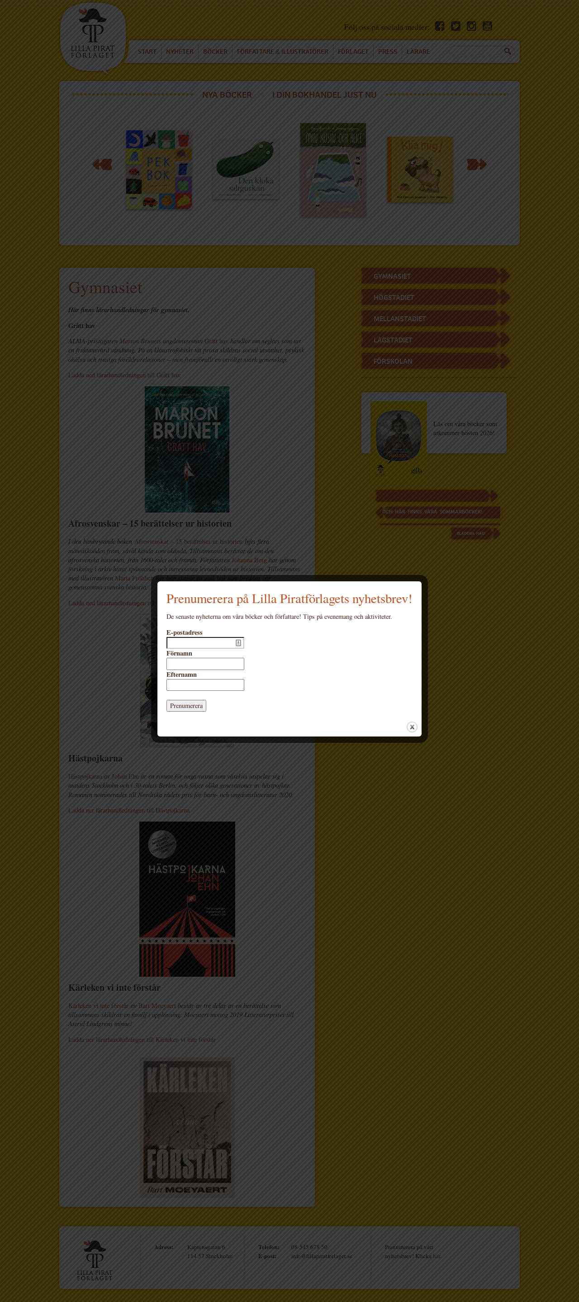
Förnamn (179, 653)
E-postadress (184, 632)
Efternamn (181, 674)
